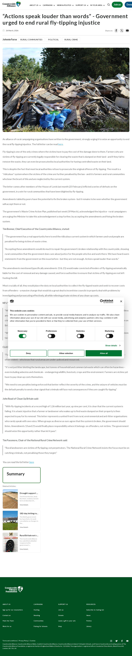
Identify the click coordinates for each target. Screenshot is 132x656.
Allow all (104, 353)
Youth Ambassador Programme (87, 57)
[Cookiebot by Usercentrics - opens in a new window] (102, 301)
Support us (81, 5)
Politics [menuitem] (89, 621)
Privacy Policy (23, 641)
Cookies (32, 641)
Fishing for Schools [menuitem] (40, 626)
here (60, 144)
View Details (24, 505)
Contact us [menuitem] (7, 615)
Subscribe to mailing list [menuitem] (95, 610)
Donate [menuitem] (61, 615)
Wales (93, 11)
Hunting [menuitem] (36, 610)
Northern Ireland (97, 22)
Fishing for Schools (50, 51)
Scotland (94, 17)
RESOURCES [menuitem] (90, 604)
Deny (28, 353)
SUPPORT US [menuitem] (63, 604)
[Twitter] (116, 641)
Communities (48, 40)
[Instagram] (111, 641)
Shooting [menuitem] (37, 615)
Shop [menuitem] (60, 626)
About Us (34, 5)
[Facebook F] (122, 641)
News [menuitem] (88, 615)
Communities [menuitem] (38, 621)
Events (93, 28)
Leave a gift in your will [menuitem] (67, 621)
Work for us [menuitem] (7, 626)
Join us (117, 4)
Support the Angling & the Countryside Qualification (95, 46)
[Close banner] (121, 301)
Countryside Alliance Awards (54, 57)
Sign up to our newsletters (40, 11)
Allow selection (66, 353)
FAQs (32, 17)
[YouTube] (127, 641)
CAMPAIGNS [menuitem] (38, 604)
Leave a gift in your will (84, 34)
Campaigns (47, 5)
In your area (96, 5)
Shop (77, 40)
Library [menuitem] (88, 626)
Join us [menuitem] (60, 610)
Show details (111, 345)
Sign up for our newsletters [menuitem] (13, 610)
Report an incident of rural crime (61, 46)
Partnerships (80, 51)
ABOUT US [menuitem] (6, 604)
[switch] (51, 336)
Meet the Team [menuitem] (8, 621)
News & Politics (64, 5)
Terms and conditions (10, 641)
